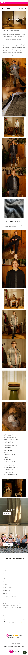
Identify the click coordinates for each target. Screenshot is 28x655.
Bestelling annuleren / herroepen (10, 596)
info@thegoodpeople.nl (16, 603)
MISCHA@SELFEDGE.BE (9, 454)
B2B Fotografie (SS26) (8, 587)
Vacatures (5, 593)
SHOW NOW (6, 513)
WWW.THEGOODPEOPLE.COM (11, 439)
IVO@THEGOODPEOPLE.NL (10, 437)
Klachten (4, 578)
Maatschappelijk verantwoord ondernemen (12, 567)
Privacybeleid (6, 570)
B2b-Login (5, 584)
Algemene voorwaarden (8, 572)
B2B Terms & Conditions (8, 581)
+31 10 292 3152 (6, 603)
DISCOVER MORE (7, 544)
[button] (2, 8)
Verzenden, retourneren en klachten (10, 575)
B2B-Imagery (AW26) (7, 590)
